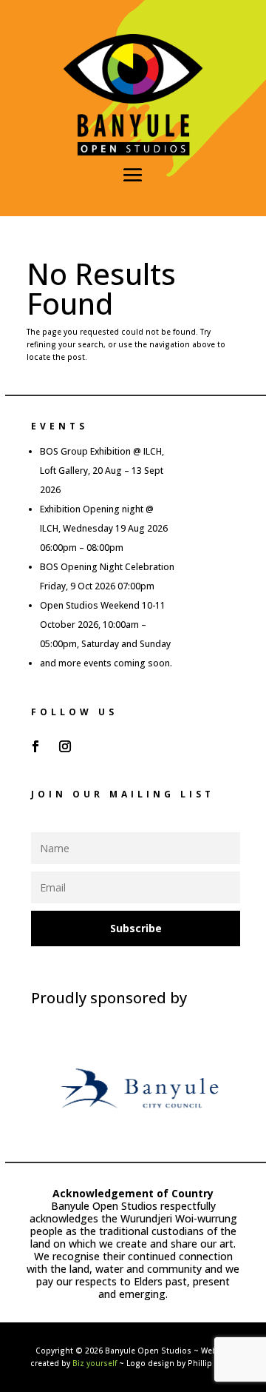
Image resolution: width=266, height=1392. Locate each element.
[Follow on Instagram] (65, 746)
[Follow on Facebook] (35, 746)
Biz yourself (94, 1363)
